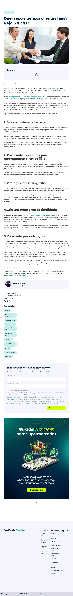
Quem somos (43, 534)
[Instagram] (67, 530)
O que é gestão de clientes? (44, 541)
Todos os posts (18, 286)
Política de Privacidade (50, 403)
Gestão (7, 349)
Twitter (16, 275)
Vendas (7, 311)
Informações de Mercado (10, 344)
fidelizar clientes (52, 88)
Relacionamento (9, 13)
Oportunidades (10, 324)
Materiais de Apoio (9, 334)
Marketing (8, 339)
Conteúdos (44, 530)
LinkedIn (23, 275)
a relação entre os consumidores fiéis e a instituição (27, 97)
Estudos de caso (10, 353)
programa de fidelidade (41, 215)
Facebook (9, 275)
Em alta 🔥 (8, 356)
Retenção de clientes (9, 315)
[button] (5, 301)
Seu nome (10, 375)
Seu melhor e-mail (13, 383)
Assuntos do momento (44, 553)
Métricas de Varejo (9, 329)
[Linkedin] (62, 530)
